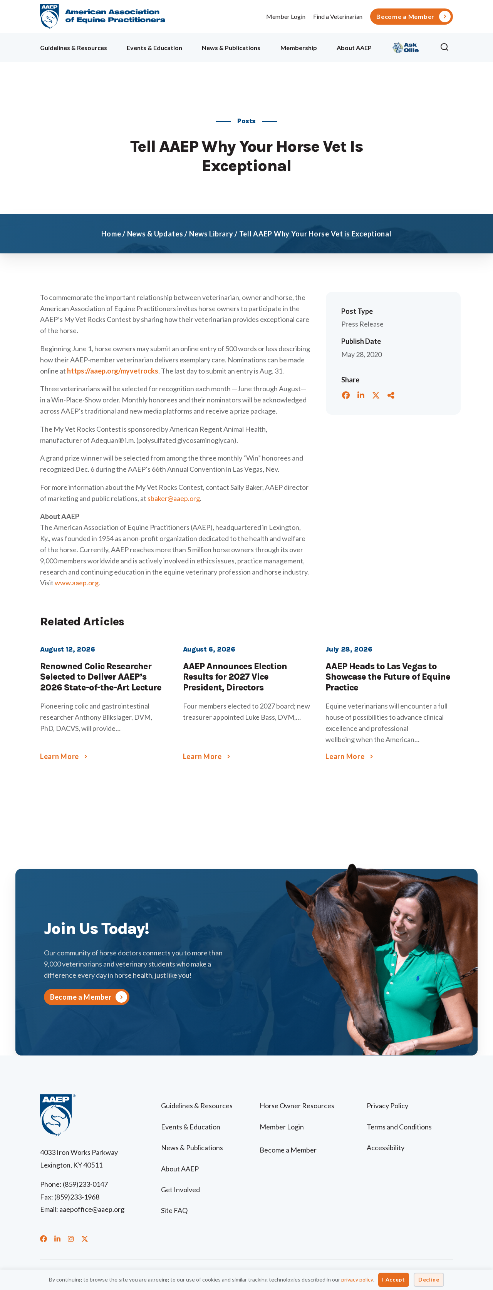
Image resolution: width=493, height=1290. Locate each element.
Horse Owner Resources (297, 1105)
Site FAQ (174, 1210)
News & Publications (231, 47)
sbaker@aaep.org (174, 498)
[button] (446, 47)
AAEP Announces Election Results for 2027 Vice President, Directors (235, 677)
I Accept (393, 1279)
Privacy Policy (387, 1105)
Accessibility (385, 1147)
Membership (298, 47)
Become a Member (405, 16)
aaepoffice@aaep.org (91, 1209)
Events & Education (154, 47)
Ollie (405, 46)
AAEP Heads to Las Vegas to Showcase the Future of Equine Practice (387, 677)
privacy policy (357, 1279)
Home (111, 234)
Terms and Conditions (399, 1126)
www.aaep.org (77, 582)
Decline (428, 1279)
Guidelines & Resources (73, 47)
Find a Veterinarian (337, 16)
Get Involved (180, 1189)
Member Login (285, 16)
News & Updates (155, 234)
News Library (211, 234)
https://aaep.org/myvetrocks (112, 371)
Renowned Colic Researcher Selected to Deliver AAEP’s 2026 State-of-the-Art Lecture (100, 677)
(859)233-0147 (85, 1184)
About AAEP (354, 47)
